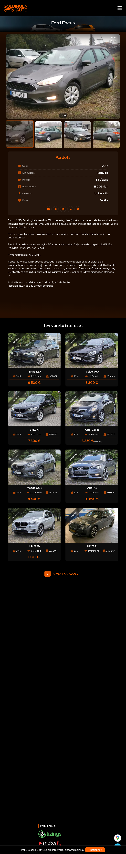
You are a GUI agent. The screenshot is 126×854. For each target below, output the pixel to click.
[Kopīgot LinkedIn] (63, 209)
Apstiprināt (95, 850)
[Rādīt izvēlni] (120, 8)
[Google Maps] (117, 838)
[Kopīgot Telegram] (77, 209)
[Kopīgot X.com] (56, 209)
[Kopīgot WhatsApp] (70, 209)
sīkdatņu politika (74, 850)
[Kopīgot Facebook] (49, 209)
